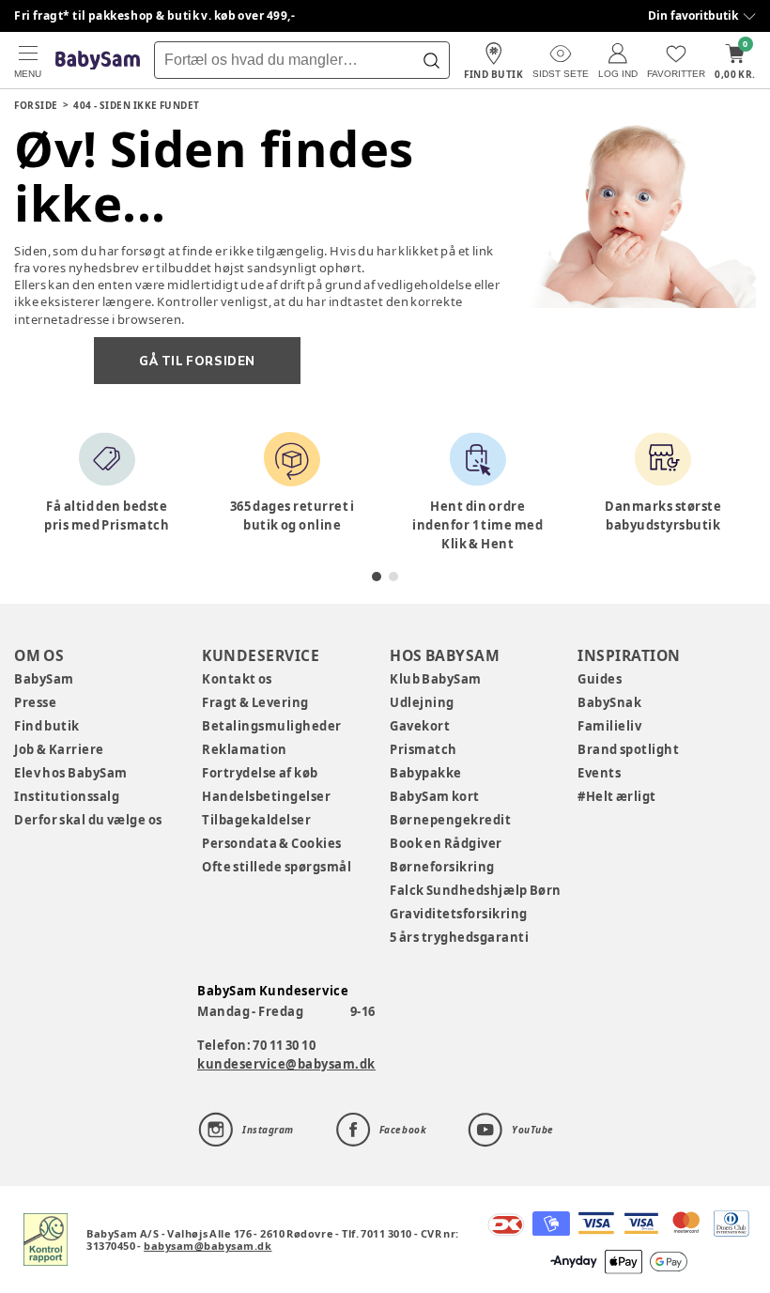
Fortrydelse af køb (260, 772)
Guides (600, 678)
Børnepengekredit (450, 819)
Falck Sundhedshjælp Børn (476, 890)
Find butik (47, 725)
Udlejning (422, 702)
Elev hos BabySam (71, 772)
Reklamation (244, 749)
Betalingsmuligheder (272, 725)
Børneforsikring (442, 866)
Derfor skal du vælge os (88, 819)
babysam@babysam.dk (207, 1246)
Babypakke (426, 772)
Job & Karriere (59, 749)
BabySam (44, 678)
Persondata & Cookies (272, 843)
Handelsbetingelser (266, 796)
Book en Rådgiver (446, 843)
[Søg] (431, 60)
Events (599, 772)
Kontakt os (237, 678)
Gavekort (420, 725)
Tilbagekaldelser (256, 819)
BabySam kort (435, 796)
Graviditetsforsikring (459, 913)
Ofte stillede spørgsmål (276, 866)
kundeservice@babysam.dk (286, 1063)
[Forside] (97, 60)
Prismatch (423, 749)
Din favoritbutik (693, 15)
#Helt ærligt (617, 796)
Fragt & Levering (255, 702)
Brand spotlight (629, 749)
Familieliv (609, 725)
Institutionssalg (66, 796)
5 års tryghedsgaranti (459, 937)
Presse (35, 702)
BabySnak (609, 702)
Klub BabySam (436, 678)
